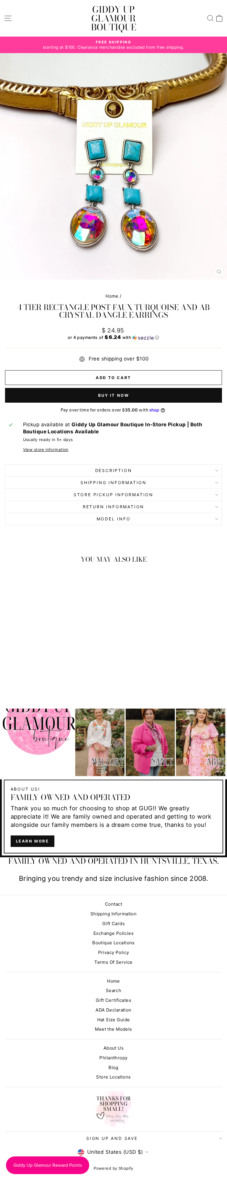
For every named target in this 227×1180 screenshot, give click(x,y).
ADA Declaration (113, 1010)
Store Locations (113, 1077)
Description (113, 470)
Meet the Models (113, 1029)
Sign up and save (112, 1138)
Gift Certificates (113, 1000)
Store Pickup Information (113, 494)
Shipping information (113, 482)
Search (113, 990)
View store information (46, 449)
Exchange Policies (113, 933)
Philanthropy (113, 1058)
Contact (113, 904)
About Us (113, 1048)
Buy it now (113, 395)
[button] (113, 337)
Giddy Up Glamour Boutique (113, 18)
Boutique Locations (113, 942)
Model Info (114, 518)
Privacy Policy (113, 952)
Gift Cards (113, 923)
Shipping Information (113, 914)
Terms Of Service (113, 962)
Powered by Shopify (113, 1168)
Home (112, 296)
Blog (113, 1067)
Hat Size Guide (113, 1019)
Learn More (32, 841)
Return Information (113, 506)
